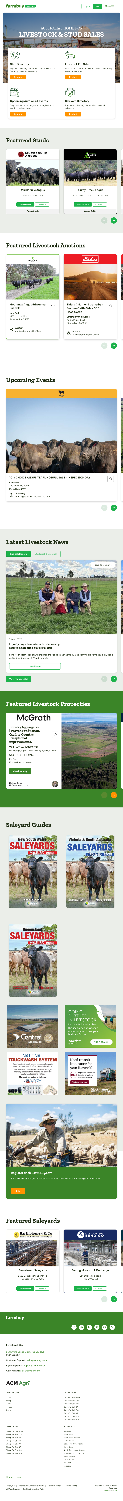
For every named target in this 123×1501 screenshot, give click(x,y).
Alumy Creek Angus (90, 190)
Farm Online (68, 1434)
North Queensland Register (74, 1450)
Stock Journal (69, 1456)
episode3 (67, 1466)
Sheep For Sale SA (13, 1441)
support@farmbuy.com (34, 1365)
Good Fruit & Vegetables (73, 1444)
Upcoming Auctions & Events (29, 101)
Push (115, 1490)
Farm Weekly (69, 1441)
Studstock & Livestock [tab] (46, 554)
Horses (9, 1407)
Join (98, 6)
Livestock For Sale (77, 64)
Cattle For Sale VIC (71, 1404)
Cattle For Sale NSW (72, 1397)
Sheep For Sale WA (13, 1444)
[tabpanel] (61, 621)
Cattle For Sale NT (71, 1413)
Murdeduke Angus (33, 190)
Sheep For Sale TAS (13, 1450)
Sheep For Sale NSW (14, 1431)
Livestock (21, 1477)
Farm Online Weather (72, 1437)
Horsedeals (68, 1447)
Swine (8, 1410)
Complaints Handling (37, 1486)
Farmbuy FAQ (71, 1486)
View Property (20, 771)
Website (107, 1490)
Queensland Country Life (74, 1453)
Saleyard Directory (77, 101)
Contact (42, 204)
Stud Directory (19, 64)
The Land (67, 1463)
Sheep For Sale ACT (14, 1453)
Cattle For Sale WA (71, 1410)
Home (9, 1477)
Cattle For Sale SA (71, 1407)
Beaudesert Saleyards (33, 1270)
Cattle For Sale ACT (71, 1419)
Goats (8, 1404)
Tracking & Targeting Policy (34, 1489)
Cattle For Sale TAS (71, 1416)
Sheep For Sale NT (13, 1447)
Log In (87, 6)
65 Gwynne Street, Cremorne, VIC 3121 (25, 1352)
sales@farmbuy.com (29, 1370)
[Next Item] (114, 220)
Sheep (8, 1401)
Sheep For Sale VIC (13, 1437)
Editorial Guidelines (55, 1486)
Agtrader (67, 1431)
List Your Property (13, 1489)
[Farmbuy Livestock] (34, 6)
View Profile (25, 204)
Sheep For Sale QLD (14, 1434)
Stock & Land (69, 1459)
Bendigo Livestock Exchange (90, 1270)
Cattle (8, 1397)
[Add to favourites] (53, 306)
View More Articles (18, 679)
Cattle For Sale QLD (71, 1401)
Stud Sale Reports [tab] (18, 554)
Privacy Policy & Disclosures (17, 1486)
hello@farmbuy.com (36, 1360)
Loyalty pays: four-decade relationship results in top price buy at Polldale (34, 645)
